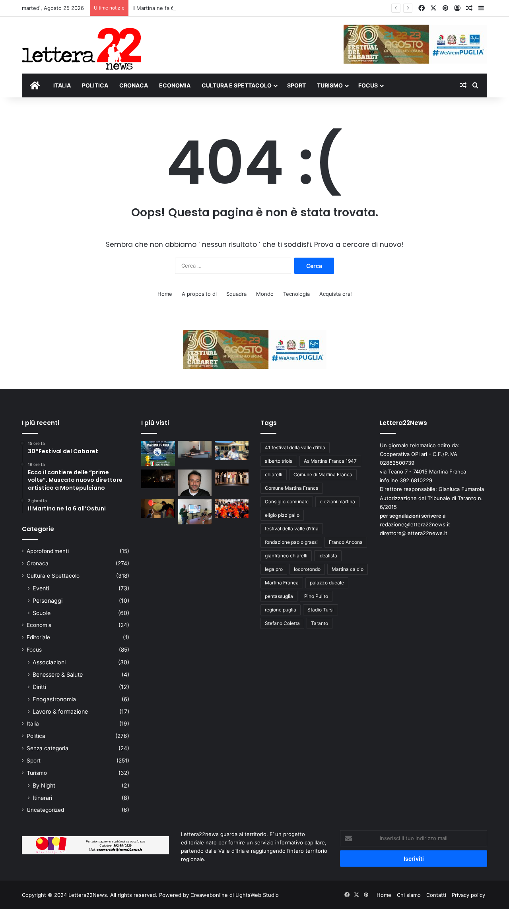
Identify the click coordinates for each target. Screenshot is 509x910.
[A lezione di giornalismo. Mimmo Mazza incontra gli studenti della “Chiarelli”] (195, 511)
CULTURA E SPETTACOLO (237, 85)
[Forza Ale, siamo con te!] (195, 483)
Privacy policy (468, 895)
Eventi (41, 588)
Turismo (37, 773)
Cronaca (38, 563)
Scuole (42, 612)
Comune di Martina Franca (322, 474)
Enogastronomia (54, 699)
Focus (34, 649)
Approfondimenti (48, 551)
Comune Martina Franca (292, 488)
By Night (44, 785)
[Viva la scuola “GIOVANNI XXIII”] (232, 508)
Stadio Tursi (320, 610)
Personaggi (47, 600)
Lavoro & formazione (60, 711)
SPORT (296, 85)
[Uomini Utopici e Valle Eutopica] (158, 479)
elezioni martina (337, 501)
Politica (36, 736)
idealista (328, 556)
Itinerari (42, 797)
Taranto (319, 623)
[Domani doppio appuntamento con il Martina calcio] (158, 453)
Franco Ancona (346, 542)
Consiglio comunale (287, 501)
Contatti (436, 895)
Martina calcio (347, 569)
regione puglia (280, 610)
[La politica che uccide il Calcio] (195, 449)
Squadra (236, 294)
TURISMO (330, 85)
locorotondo (307, 569)
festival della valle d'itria (292, 529)
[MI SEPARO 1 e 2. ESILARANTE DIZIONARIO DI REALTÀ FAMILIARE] (232, 478)
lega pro (274, 569)
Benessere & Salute (58, 674)
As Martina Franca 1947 (330, 461)
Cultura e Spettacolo (53, 575)
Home (164, 294)
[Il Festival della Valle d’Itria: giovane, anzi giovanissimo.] (158, 508)
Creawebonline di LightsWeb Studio (234, 895)
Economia (39, 625)
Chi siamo (409, 895)
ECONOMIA (174, 85)
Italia (33, 723)
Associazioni (49, 662)
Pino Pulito (316, 596)
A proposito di (199, 294)
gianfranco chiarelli (286, 556)
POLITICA (95, 85)
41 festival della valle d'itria (295, 447)
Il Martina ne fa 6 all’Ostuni (165, 8)
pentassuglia (279, 596)
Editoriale (38, 637)
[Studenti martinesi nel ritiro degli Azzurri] (232, 450)
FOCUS (368, 85)
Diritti (39, 686)
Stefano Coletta (282, 623)
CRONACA (133, 85)
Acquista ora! (335, 294)
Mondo (265, 294)
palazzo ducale (327, 583)
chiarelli (273, 474)
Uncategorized (45, 810)
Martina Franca (282, 583)
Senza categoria (47, 748)
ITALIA (62, 85)
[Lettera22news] (81, 43)
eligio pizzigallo (282, 515)
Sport (34, 760)
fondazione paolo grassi (291, 542)
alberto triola (279, 461)
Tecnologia (296, 294)
